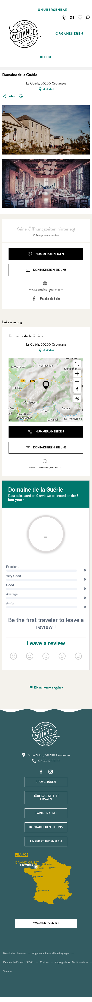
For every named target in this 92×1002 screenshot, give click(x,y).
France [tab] (21, 855)
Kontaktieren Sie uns (46, 827)
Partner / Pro (46, 813)
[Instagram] (50, 772)
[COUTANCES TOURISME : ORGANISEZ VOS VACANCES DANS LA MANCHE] (25, 34)
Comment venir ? (46, 923)
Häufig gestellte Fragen (46, 797)
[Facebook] (41, 772)
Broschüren (46, 782)
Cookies (44, 962)
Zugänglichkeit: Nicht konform (71, 962)
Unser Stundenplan (46, 841)
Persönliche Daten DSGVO (18, 962)
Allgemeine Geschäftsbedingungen (50, 953)
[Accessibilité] (63, 17)
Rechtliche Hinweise (14, 953)
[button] (88, 18)
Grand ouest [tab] (27, 862)
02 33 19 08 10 (49, 760)
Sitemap (7, 971)
